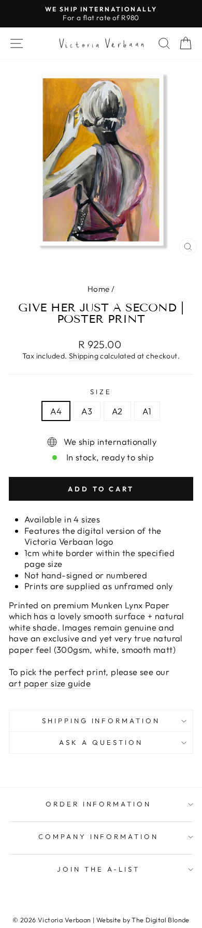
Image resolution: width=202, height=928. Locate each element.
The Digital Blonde (160, 920)
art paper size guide (50, 683)
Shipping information (101, 720)
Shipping (83, 356)
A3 (86, 411)
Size (101, 391)
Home (99, 289)
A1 (147, 411)
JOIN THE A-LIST (98, 869)
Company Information (98, 836)
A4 (56, 411)
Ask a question (101, 742)
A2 (117, 411)
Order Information (99, 804)
